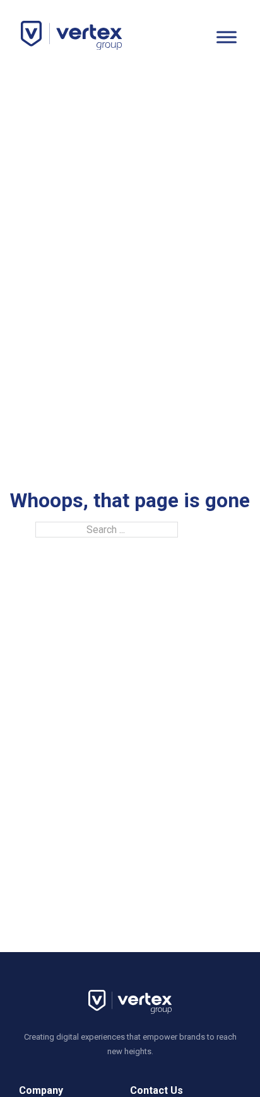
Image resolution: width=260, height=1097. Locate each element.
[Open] (226, 37)
